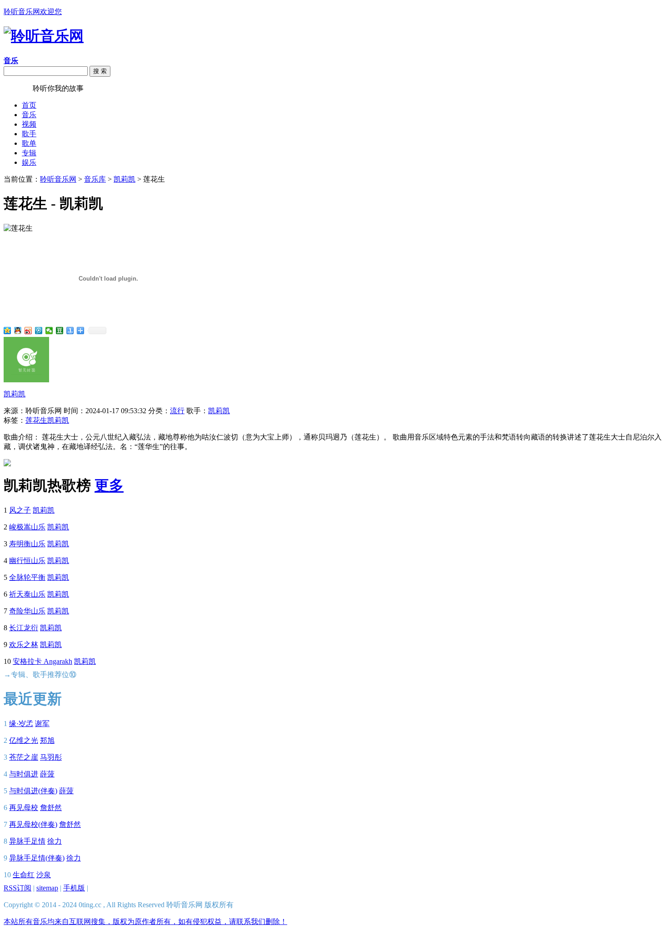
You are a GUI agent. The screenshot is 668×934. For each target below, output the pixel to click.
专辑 (29, 153)
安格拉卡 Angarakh (42, 661)
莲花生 (36, 420)
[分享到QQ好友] (18, 330)
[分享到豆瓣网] (60, 330)
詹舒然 (51, 807)
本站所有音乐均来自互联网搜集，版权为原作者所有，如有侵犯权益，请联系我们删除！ (145, 921)
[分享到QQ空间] (7, 330)
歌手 (29, 134)
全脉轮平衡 (27, 577)
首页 (29, 105)
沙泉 (43, 875)
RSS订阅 (17, 888)
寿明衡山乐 (27, 544)
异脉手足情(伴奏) (37, 858)
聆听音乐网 (58, 179)
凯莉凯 (124, 179)
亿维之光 (23, 740)
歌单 (29, 143)
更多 (109, 485)
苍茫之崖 (23, 757)
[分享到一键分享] (70, 330)
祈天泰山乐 (27, 594)
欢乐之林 (23, 644)
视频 (29, 124)
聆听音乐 (18, 88)
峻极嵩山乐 (27, 527)
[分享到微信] (49, 330)
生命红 (24, 875)
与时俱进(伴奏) (33, 791)
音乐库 (95, 179)
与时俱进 (23, 774)
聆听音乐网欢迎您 (33, 11)
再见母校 (23, 807)
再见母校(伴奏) (33, 824)
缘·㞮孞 (21, 723)
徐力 (54, 841)
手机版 (74, 888)
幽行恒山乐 (27, 560)
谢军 (42, 723)
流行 (177, 411)
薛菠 (47, 774)
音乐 (29, 115)
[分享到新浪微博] (28, 330)
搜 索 (100, 71)
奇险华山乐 (27, 611)
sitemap (47, 888)
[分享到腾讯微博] (39, 330)
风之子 (20, 510)
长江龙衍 (23, 628)
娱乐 (29, 162)
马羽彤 (51, 757)
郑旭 (47, 740)
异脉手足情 (27, 841)
